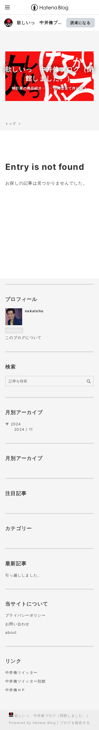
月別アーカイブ (24, 412)
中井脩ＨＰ (15, 690)
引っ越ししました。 (23, 575)
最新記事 (16, 563)
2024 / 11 (23, 429)
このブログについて (23, 337)
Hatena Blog (44, 723)
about (11, 632)
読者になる (80, 22)
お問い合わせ (17, 624)
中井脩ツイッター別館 (25, 681)
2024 (16, 424)
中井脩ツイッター (21, 672)
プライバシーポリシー (25, 615)
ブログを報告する (75, 723)
